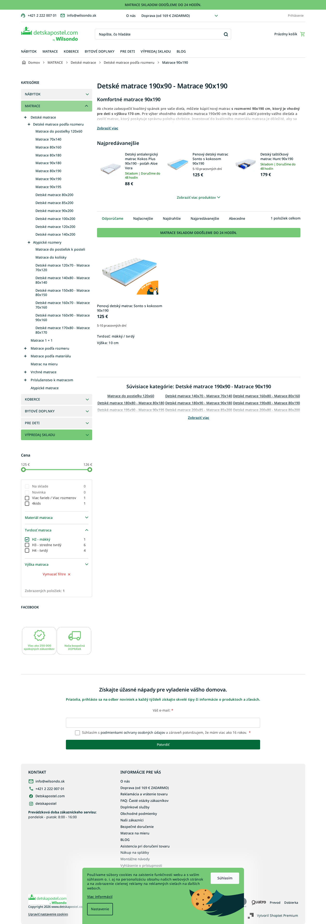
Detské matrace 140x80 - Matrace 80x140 (62, 280)
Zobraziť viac (198, 417)
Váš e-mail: (163, 710)
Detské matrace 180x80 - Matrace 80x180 (130, 403)
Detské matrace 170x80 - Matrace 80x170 (62, 330)
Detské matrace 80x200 (54, 194)
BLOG (125, 839)
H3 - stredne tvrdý (59, 545)
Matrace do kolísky (50, 257)
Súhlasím (224, 878)
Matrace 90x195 (48, 186)
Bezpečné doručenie (137, 826)
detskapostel (45, 803)
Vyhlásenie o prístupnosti (141, 865)
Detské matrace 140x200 (55, 234)
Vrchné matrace (43, 372)
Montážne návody (135, 859)
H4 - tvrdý (59, 550)
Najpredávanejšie (205, 218)
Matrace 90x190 (48, 178)
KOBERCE (32, 399)
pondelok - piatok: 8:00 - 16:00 (62, 814)
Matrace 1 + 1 (42, 340)
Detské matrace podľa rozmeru (58, 124)
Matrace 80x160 (48, 147)
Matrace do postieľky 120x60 (58, 131)
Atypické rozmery (47, 242)
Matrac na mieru (44, 364)
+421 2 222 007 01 (49, 788)
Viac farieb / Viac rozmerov (59, 497)
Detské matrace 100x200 (55, 218)
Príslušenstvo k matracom (52, 380)
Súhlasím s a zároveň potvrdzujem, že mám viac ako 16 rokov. (166, 732)
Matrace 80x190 (48, 171)
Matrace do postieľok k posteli (60, 249)
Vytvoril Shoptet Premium (277, 915)
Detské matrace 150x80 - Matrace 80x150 (62, 292)
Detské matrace (43, 117)
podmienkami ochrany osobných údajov (133, 732)
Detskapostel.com (50, 796)
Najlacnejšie (143, 218)
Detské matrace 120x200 (55, 226)
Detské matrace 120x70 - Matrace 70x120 (62, 267)
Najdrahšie (172, 218)
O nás (131, 15)
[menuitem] (29, 51)
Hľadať (225, 34)
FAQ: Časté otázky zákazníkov (144, 800)
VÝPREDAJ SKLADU (40, 434)
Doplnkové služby (134, 807)
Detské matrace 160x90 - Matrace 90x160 (62, 317)
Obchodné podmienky (138, 813)
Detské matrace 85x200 (54, 202)
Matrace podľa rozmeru (50, 348)
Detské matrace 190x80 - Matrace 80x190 (266, 403)
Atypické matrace (45, 388)
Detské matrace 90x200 (54, 210)
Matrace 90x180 (48, 163)
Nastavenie (100, 909)
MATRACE (32, 106)
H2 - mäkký (59, 539)
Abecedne (237, 218)
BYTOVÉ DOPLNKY (40, 411)
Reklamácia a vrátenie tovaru (144, 794)
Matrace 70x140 (48, 139)
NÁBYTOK (33, 94)
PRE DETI (32, 423)
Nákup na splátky (134, 852)
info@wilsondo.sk (50, 781)
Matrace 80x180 (48, 155)
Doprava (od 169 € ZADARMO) (165, 15)
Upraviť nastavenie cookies (48, 914)
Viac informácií (100, 896)
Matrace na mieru (134, 833)
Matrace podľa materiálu (51, 356)
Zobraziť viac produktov (196, 197)
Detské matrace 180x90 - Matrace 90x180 (198, 403)
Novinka (59, 492)
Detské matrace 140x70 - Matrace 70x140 (198, 396)
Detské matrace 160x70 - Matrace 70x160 (62, 305)
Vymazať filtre (54, 574)
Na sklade (59, 486)
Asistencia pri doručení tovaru (145, 846)
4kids (59, 503)
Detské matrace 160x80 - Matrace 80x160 (266, 396)
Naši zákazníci (132, 820)
